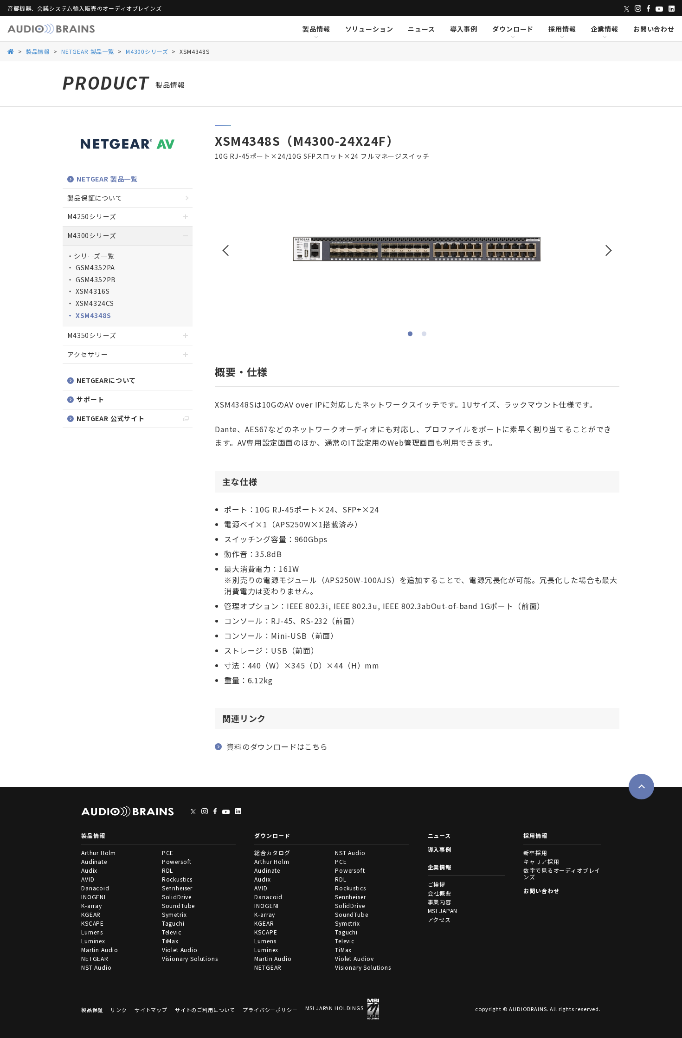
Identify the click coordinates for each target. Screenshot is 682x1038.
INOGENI (93, 897)
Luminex (93, 941)
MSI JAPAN (443, 911)
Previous (226, 246)
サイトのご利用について (205, 1009)
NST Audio (96, 967)
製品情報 (316, 28)
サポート (90, 399)
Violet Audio (180, 950)
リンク (118, 1009)
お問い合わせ (654, 28)
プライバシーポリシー (270, 1009)
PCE (168, 852)
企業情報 (604, 28)
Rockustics (177, 879)
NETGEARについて (106, 380)
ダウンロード (513, 28)
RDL (168, 870)
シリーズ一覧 (94, 255)
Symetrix (174, 914)
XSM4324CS (94, 303)
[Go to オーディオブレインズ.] (10, 51)
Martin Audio (99, 950)
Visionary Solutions (190, 958)
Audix (89, 870)
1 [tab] (410, 334)
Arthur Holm (98, 852)
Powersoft (177, 861)
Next (607, 246)
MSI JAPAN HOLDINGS (334, 1008)
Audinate (94, 861)
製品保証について (94, 197)
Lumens (92, 932)
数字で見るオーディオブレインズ (561, 873)
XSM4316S (92, 291)
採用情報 (562, 28)
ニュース (421, 28)
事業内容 (439, 902)
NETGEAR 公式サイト (111, 418)
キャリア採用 (541, 861)
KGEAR (91, 914)
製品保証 (92, 1009)
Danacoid (95, 888)
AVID (87, 879)
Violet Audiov (354, 958)
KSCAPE (92, 923)
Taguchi (173, 923)
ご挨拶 (437, 884)
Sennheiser (177, 888)
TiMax (170, 941)
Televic (171, 932)
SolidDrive (177, 897)
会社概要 (439, 893)
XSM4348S (92, 315)
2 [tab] (424, 334)
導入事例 (463, 28)
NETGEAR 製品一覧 (107, 178)
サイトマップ (151, 1009)
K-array (91, 905)
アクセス (439, 919)
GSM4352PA (94, 267)
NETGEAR (95, 958)
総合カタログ (272, 852)
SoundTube (178, 905)
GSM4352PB (95, 279)
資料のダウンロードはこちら (277, 746)
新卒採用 (535, 852)
